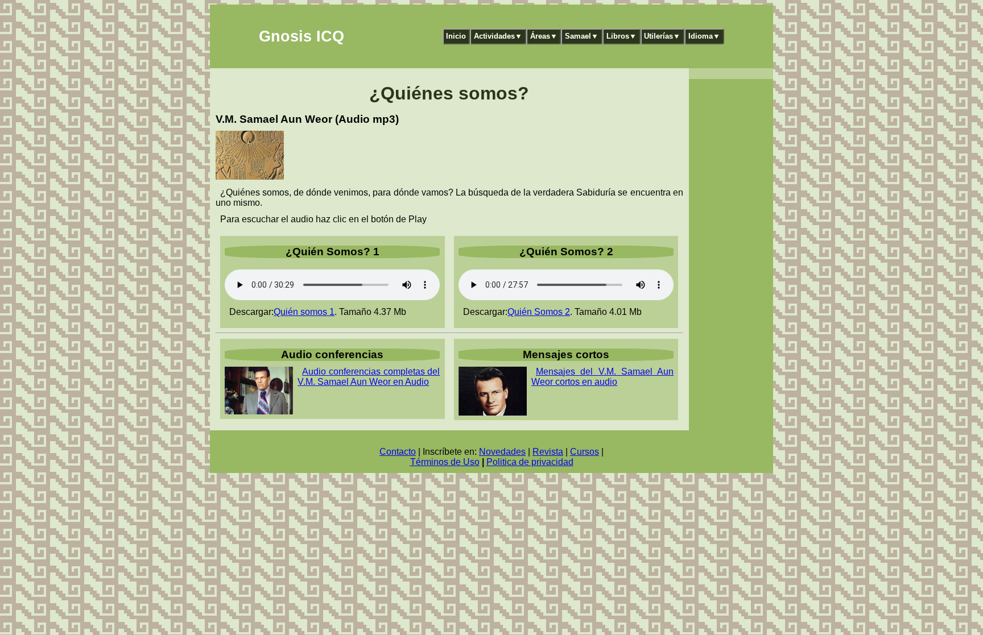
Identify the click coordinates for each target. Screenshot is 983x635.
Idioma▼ (704, 36)
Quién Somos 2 (538, 312)
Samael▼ (581, 36)
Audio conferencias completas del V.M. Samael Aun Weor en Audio (369, 377)
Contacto (397, 451)
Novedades (502, 451)
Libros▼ (621, 36)
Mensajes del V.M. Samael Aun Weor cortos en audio (602, 377)
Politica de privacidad (529, 462)
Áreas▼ (543, 36)
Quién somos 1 (304, 312)
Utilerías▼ (662, 36)
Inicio (456, 36)
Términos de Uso (445, 462)
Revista (547, 451)
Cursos (584, 451)
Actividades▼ (498, 36)
